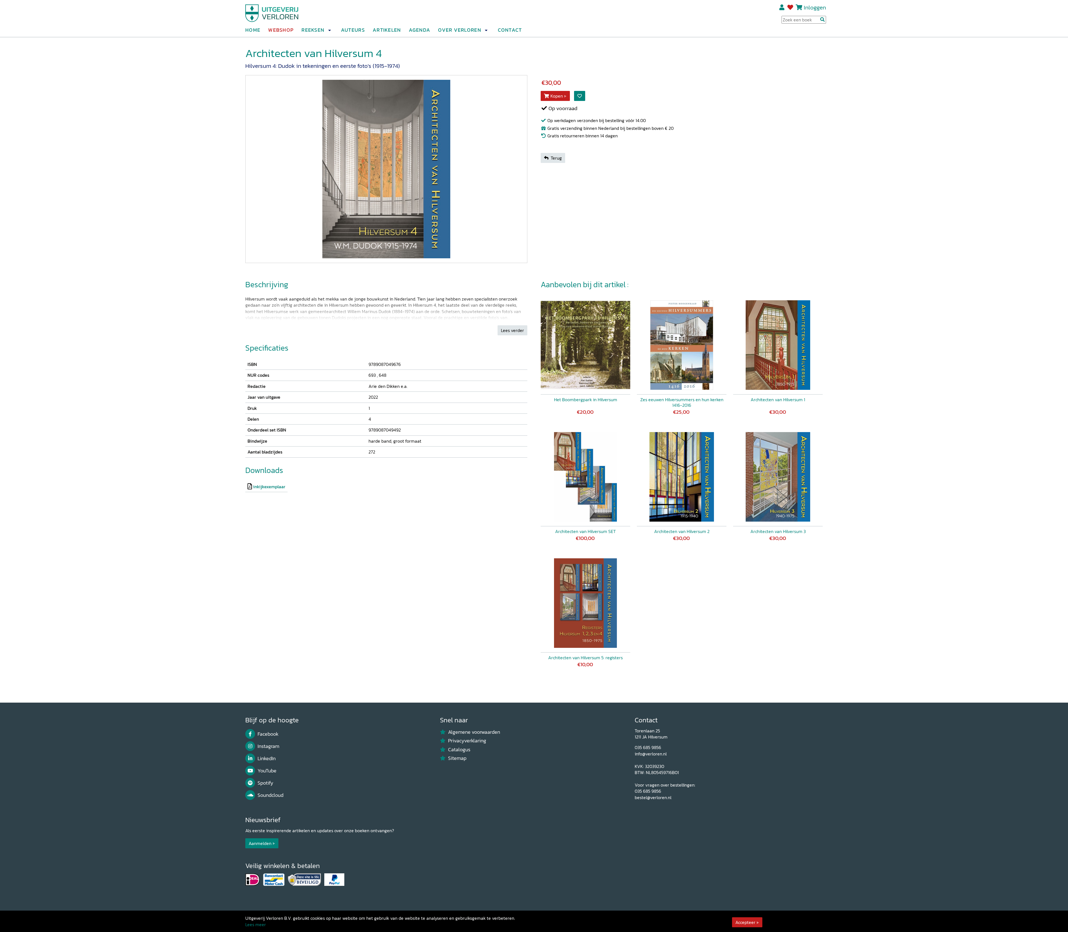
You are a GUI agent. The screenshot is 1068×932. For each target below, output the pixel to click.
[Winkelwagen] (799, 7)
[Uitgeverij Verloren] (272, 12)
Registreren (782, 7)
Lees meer (255, 924)
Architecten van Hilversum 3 (778, 531)
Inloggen (815, 7)
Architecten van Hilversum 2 (681, 531)
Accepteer (745, 922)
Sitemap (457, 758)
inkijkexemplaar (269, 486)
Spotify (265, 783)
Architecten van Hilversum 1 (778, 399)
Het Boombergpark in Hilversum (585, 399)
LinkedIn (267, 758)
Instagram (268, 746)
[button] (329, 30)
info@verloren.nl (651, 753)
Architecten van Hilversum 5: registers (585, 657)
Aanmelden (260, 843)
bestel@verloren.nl (653, 797)
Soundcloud (270, 795)
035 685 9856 (648, 747)
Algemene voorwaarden (474, 732)
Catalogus (459, 749)
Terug (556, 158)
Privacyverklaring (467, 740)
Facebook (268, 734)
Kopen (556, 96)
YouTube (267, 770)
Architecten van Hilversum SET (585, 531)
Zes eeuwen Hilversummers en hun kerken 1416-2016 (681, 402)
